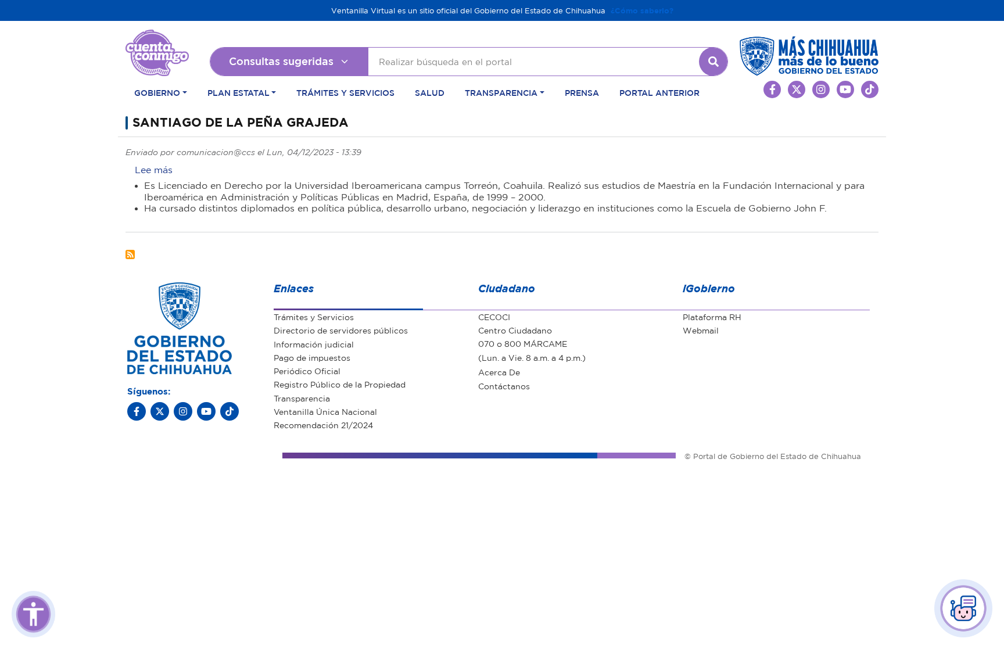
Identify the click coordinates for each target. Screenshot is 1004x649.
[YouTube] (206, 411)
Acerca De (499, 372)
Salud (429, 92)
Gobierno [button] (157, 92)
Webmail (701, 330)
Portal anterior (659, 92)
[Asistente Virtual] (963, 608)
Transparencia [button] (501, 92)
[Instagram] (183, 411)
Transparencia (302, 398)
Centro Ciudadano (515, 330)
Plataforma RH (712, 317)
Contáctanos (504, 386)
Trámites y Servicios (345, 92)
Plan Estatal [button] (238, 92)
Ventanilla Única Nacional (325, 411)
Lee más (154, 169)
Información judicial (314, 344)
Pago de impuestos (312, 357)
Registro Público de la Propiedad (340, 384)
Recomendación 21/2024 (323, 425)
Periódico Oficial (307, 371)
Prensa (582, 92)
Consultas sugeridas (281, 61)
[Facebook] (136, 411)
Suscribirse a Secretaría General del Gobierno (130, 254)
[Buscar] (713, 61)
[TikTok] (229, 411)
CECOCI (494, 317)
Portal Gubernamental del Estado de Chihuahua (157, 38)
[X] (159, 411)
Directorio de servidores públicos (341, 330)
